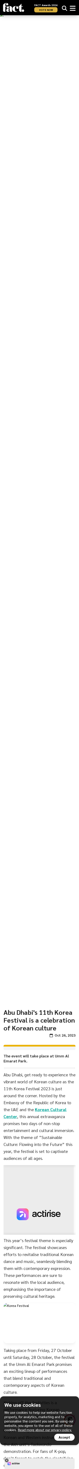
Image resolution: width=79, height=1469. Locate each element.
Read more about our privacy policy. (45, 1429)
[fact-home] (14, 7)
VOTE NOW (46, 10)
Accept (64, 1437)
